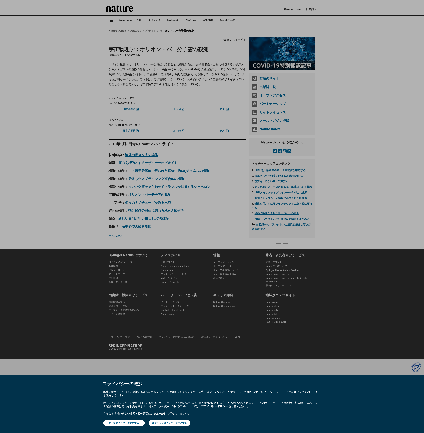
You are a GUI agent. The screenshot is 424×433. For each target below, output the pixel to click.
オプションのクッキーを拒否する (169, 423)
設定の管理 (159, 413)
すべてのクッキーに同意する (124, 423)
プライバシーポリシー (214, 406)
